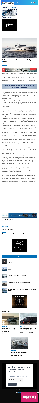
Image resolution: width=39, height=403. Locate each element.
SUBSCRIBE (12, 384)
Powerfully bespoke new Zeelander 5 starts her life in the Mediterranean (9, 330)
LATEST (19, 256)
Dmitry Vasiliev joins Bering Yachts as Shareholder (17, 260)
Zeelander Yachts (5, 62)
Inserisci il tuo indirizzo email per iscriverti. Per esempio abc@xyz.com (17, 376)
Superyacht (5, 61)
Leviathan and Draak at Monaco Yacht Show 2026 (17, 275)
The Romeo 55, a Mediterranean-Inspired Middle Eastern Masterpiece (20, 268)
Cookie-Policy (21, 389)
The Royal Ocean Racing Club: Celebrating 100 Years (14, 233)
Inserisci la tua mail (11, 371)
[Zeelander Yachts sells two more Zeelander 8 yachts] (7, 219)
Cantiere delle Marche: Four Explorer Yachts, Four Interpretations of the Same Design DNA (22, 290)
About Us (16, 389)
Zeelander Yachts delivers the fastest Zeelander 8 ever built (28, 329)
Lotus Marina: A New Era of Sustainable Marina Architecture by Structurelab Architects (16, 228)
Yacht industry (4, 65)
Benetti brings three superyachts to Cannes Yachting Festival (19, 282)
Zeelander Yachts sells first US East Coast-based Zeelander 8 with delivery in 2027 (19, 354)
